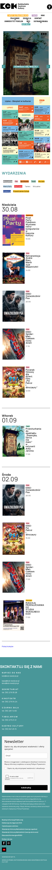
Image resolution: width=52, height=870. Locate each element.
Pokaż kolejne (7, 646)
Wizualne (36, 186)
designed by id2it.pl (8, 857)
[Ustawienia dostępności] (49, 9)
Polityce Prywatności (23, 809)
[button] (3, 66)
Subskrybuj (26, 787)
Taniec (27, 186)
